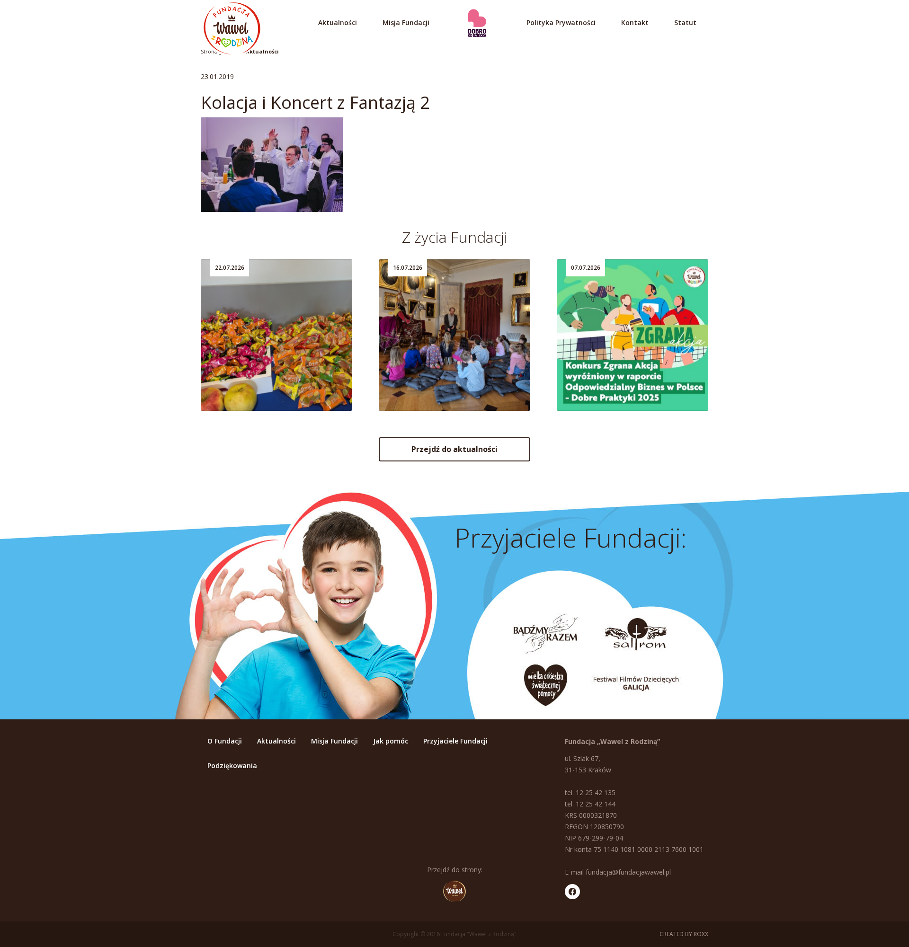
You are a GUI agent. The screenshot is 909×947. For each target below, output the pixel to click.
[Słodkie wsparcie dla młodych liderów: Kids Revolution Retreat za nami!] (276, 335)
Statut (685, 22)
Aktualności (337, 22)
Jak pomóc (390, 740)
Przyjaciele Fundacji (455, 740)
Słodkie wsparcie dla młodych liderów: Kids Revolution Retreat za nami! (271, 372)
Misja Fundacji (406, 22)
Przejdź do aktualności (454, 449)
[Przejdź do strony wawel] (454, 891)
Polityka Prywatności (561, 22)
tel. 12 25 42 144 (590, 803)
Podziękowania (232, 765)
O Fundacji (224, 740)
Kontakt (635, 22)
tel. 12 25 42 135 (590, 792)
